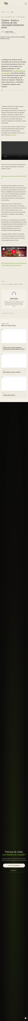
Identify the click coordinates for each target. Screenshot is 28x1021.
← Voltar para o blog (7, 313)
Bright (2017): (12, 135)
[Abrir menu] (26, 3)
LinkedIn (15, 284)
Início (3, 12)
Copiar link (20, 284)
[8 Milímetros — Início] (5, 3)
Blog (8, 12)
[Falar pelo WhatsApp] (25, 1018)
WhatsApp (11, 284)
